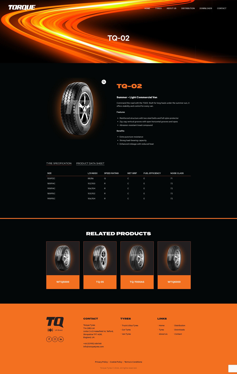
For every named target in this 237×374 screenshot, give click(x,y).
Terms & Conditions (133, 362)
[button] (104, 82)
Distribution (179, 325)
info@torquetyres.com (93, 346)
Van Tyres (126, 334)
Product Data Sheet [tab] (90, 163)
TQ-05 (100, 281)
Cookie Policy (116, 362)
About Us (163, 334)
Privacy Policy (101, 362)
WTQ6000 (174, 281)
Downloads (179, 330)
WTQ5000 (62, 281)
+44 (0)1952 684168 (92, 343)
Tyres (161, 330)
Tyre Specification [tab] (58, 163)
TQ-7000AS (137, 281)
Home (161, 325)
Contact (178, 334)
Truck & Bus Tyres (130, 325)
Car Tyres (126, 330)
